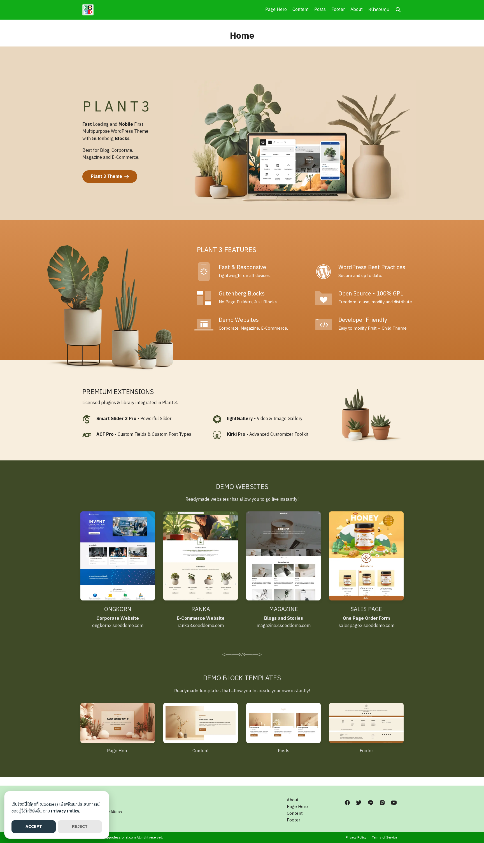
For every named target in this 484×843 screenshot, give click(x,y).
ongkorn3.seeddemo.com (117, 622)
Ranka (200, 609)
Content (300, 9)
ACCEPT (33, 826)
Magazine (283, 609)
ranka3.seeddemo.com (201, 622)
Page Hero (276, 9)
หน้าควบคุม (378, 9)
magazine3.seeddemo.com (284, 622)
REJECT (80, 826)
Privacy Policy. (65, 811)
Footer (338, 9)
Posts (320, 9)
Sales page (366, 609)
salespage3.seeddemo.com (366, 622)
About (356, 9)
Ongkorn (117, 609)
